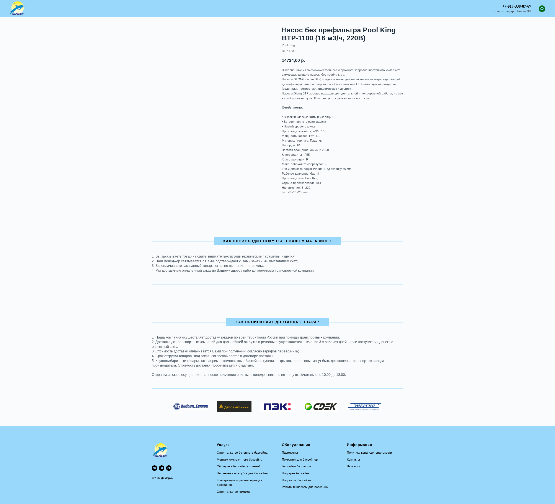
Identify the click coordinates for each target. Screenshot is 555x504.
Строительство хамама (233, 491)
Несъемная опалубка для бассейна (242, 473)
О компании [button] (341, 8)
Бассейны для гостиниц (269, 8)
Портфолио (303, 8)
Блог (322, 8)
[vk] (154, 468)
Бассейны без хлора (296, 466)
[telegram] (161, 468)
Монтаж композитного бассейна (239, 459)
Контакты (353, 459)
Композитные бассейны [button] (188, 8)
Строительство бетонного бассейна (242, 452)
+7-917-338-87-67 (516, 6)
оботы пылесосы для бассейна (306, 487)
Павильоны (290, 452)
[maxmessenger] (542, 8)
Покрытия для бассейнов (300, 459)
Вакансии (353, 466)
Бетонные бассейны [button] (228, 8)
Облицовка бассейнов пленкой (239, 466)
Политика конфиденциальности (369, 452)
